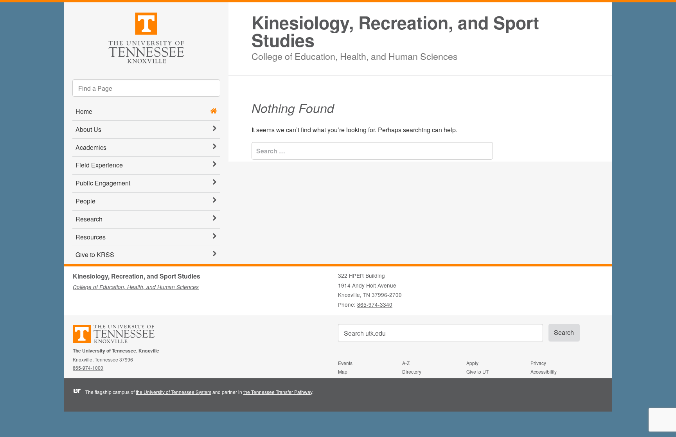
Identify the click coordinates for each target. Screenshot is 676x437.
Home (84, 111)
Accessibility (543, 371)
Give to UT (477, 371)
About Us (88, 129)
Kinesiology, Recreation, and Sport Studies (395, 31)
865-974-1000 (88, 367)
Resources (91, 236)
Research (89, 218)
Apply (472, 363)
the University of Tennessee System (173, 391)
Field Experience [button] (99, 164)
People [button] (85, 200)
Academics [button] (91, 147)
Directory (411, 371)
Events (345, 363)
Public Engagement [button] (103, 182)
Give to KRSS (95, 254)
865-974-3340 (374, 304)
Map (342, 371)
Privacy (538, 363)
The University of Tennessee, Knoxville (146, 36)
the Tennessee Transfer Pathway (277, 391)
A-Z (406, 363)
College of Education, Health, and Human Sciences (355, 55)
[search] (146, 88)
